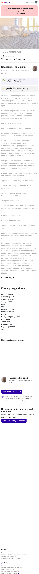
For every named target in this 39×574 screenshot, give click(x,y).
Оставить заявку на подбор (14, 421)
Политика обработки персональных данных (14, 554)
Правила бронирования (8, 556)
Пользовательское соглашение (10, 558)
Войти (28, 2)
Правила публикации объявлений (11, 567)
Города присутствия (7, 569)
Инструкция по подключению (10, 571)
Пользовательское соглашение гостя (12, 553)
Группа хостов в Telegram (9, 573)
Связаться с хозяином (12, 392)
